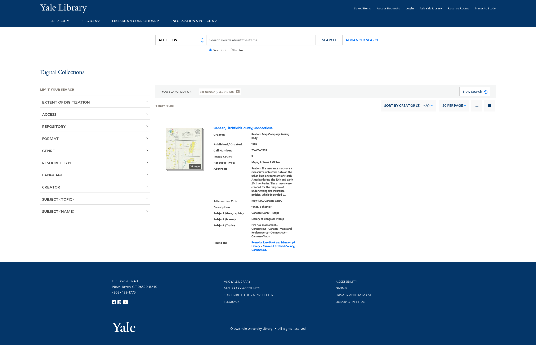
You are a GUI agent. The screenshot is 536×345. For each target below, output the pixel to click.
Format (50, 138)
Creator (51, 187)
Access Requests (388, 8)
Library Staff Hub (350, 301)
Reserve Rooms (458, 8)
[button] (329, 40)
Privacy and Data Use (354, 295)
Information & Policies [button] (192, 21)
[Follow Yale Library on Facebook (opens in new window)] (114, 302)
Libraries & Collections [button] (134, 21)
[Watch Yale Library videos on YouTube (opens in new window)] (125, 302)
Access (49, 114)
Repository (54, 126)
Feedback (232, 301)
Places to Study (485, 8)
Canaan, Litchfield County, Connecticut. (243, 128)
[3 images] (184, 148)
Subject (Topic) (58, 199)
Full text (239, 50)
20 (452, 106)
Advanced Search (362, 40)
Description (221, 50)
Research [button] (58, 21)
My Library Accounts (242, 288)
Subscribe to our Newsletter (248, 295)
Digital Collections (62, 72)
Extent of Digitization (66, 102)
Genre (48, 150)
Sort (407, 106)
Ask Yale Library (431, 8)
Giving (341, 288)
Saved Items (362, 8)
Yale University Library (74, 8)
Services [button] (89, 21)
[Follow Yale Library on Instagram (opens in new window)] (119, 302)
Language (52, 174)
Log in (410, 8)
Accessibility (346, 281)
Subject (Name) (58, 211)
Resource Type (57, 162)
